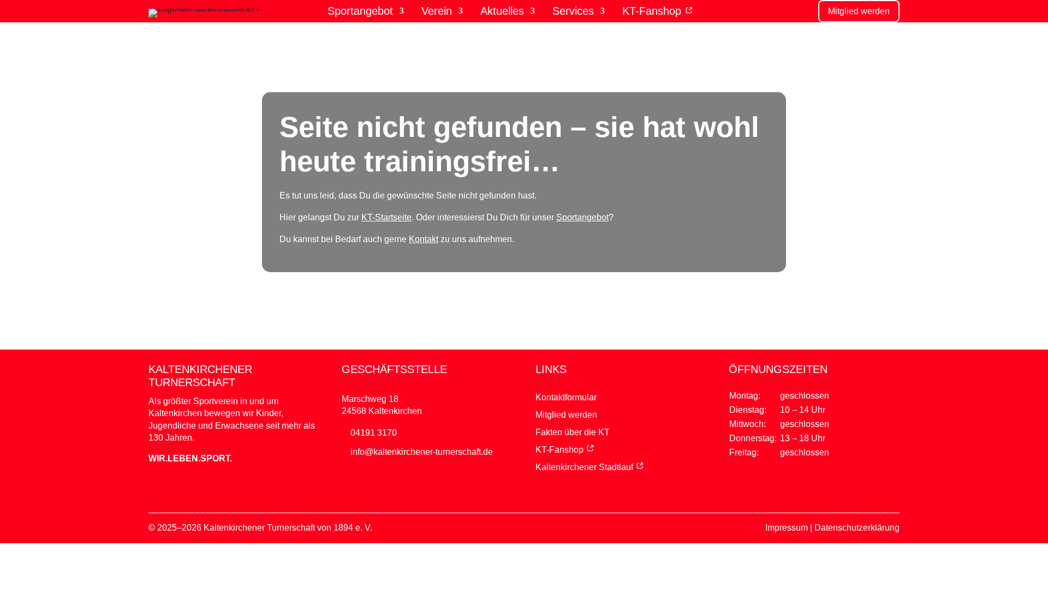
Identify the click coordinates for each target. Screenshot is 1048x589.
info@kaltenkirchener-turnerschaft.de (421, 451)
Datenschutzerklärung (857, 527)
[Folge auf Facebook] (502, 491)
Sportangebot (360, 11)
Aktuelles (502, 11)
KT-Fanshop (653, 11)
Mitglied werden (859, 11)
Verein (436, 11)
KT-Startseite (386, 217)
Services (573, 11)
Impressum (786, 527)
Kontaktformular (566, 397)
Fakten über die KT (572, 432)
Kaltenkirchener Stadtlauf (584, 467)
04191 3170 (373, 432)
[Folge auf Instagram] (546, 491)
